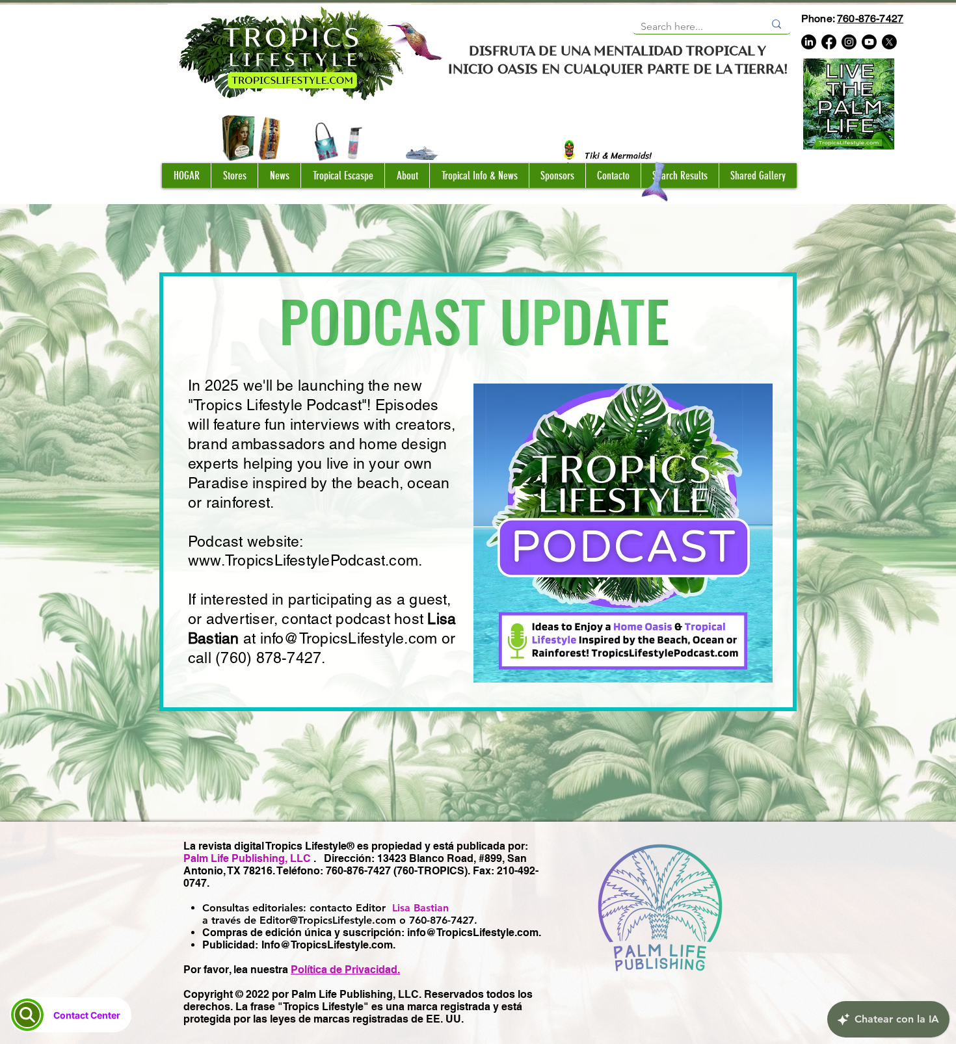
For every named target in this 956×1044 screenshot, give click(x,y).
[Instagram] (849, 41)
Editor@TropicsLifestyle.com (327, 920)
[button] (234, 175)
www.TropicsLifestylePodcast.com (303, 560)
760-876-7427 (870, 18)
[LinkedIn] (808, 41)
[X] (889, 41)
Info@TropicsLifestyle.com (327, 945)
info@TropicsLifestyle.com (349, 638)
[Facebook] (828, 41)
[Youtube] (869, 41)
